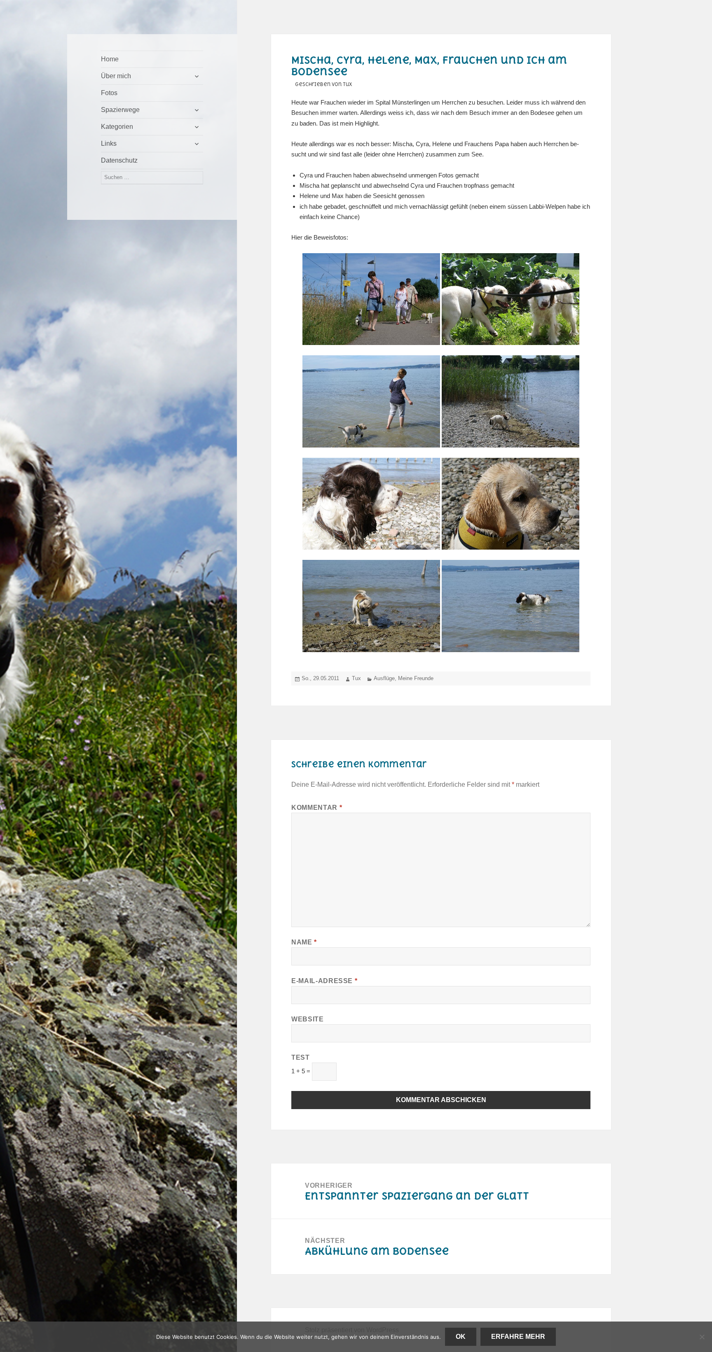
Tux (356, 678)
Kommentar (316, 807)
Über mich (116, 75)
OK (461, 1336)
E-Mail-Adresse (324, 980)
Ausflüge (384, 678)
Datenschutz (119, 160)
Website (307, 1019)
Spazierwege (120, 109)
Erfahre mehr (518, 1336)
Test (300, 1057)
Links (109, 143)
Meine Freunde (415, 678)
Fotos (109, 92)
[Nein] (702, 1337)
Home (110, 59)
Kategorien (117, 126)
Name (304, 942)
